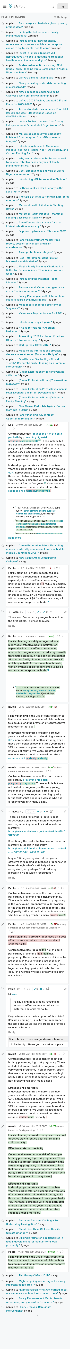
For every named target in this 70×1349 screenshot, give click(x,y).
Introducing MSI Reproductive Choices (42, 179)
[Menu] (5, 6)
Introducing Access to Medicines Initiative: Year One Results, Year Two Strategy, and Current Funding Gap (37, 150)
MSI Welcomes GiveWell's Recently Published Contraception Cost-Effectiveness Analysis (33, 137)
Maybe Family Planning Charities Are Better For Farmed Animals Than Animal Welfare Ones (34, 270)
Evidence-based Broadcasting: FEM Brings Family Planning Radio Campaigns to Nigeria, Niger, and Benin (37, 69)
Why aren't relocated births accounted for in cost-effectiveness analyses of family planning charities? (36, 162)
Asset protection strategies (35, 252)
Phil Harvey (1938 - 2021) (34, 1275)
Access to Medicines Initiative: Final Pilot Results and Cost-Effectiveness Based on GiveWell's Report (37, 113)
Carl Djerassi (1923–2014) (34, 345)
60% (11, 472)
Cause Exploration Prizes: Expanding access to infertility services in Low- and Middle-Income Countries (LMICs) (36, 549)
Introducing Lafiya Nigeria (34, 322)
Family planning (13, 17)
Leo (10, 424)
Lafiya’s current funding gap (36, 77)
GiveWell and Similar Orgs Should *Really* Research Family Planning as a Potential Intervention (35, 363)
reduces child (27, 490)
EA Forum (21, 6)
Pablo (12, 568)
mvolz (12, 706)
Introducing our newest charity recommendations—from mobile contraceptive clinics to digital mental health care (34, 44)
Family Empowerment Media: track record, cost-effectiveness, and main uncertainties (33, 243)
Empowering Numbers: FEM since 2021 (42, 231)
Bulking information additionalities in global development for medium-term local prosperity (34, 1241)
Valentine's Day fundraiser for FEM (40, 313)
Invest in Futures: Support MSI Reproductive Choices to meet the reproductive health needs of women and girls (35, 56)
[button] (39, 612)
